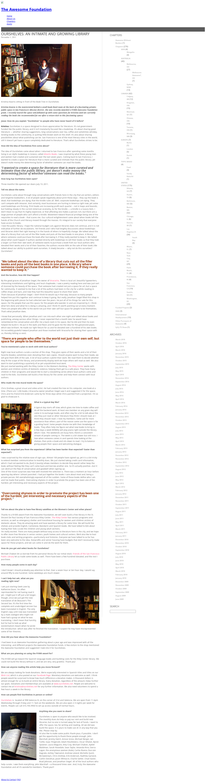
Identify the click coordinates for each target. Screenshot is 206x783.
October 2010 (121, 546)
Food (129, 167)
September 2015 (122, 364)
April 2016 (119, 346)
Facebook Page (44, 675)
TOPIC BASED (126, 161)
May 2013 (119, 438)
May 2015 (119, 371)
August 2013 (120, 427)
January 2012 (120, 494)
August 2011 (120, 511)
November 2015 (122, 357)
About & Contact (8, 779)
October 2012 (121, 462)
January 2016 (120, 353)
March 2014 (120, 402)
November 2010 (122, 543)
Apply (9, 24)
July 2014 (119, 388)
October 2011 (121, 504)
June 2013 (119, 434)
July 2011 (119, 515)
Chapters (11, 21)
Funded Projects (122, 307)
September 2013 (122, 424)
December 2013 (121, 413)
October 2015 (121, 360)
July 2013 (119, 431)
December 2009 (121, 581)
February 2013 (121, 448)
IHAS (117, 311)
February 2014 (121, 406)
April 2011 (119, 525)
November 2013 (122, 417)
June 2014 (119, 392)
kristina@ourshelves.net (25, 686)
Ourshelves (6, 700)
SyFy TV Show (121, 327)
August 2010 (120, 553)
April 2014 (119, 399)
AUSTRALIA (125, 58)
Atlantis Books (50, 154)
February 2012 (121, 490)
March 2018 (120, 339)
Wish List (5, 675)
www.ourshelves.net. (64, 683)
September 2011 (122, 508)
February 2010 (121, 574)
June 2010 (119, 560)
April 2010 (119, 567)
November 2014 (122, 378)
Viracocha (54, 280)
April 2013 (119, 441)
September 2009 (122, 592)
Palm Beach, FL (129, 270)
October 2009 (121, 588)
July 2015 (119, 367)
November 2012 (122, 459)
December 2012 (121, 455)
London (130, 149)
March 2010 (120, 571)
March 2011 (120, 529)
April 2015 (119, 374)
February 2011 (121, 532)
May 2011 (119, 522)
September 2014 (122, 381)
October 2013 (121, 420)
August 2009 (120, 595)
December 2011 (121, 497)
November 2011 (122, 501)
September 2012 (122, 466)
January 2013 (120, 452)
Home (9, 16)
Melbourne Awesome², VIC (136, 75)
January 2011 (120, 536)
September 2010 (122, 550)
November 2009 (122, 585)
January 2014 (120, 409)
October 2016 (121, 343)
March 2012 (120, 487)
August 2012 (120, 469)
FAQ (19, 779)
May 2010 (119, 564)
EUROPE (124, 140)
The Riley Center (76, 366)
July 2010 (119, 557)
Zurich (129, 155)
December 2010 (121, 539)
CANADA (124, 93)
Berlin (129, 142)
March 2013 (120, 445)
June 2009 (119, 599)
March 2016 (120, 350)
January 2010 (120, 578)
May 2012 (119, 480)
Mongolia (130, 52)
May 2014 (119, 395)
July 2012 (119, 473)
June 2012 (119, 476)
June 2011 (119, 518)
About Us (11, 18)
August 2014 (120, 385)
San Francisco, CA (131, 286)
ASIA (123, 49)
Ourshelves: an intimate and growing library (45, 33)
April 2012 (119, 483)
